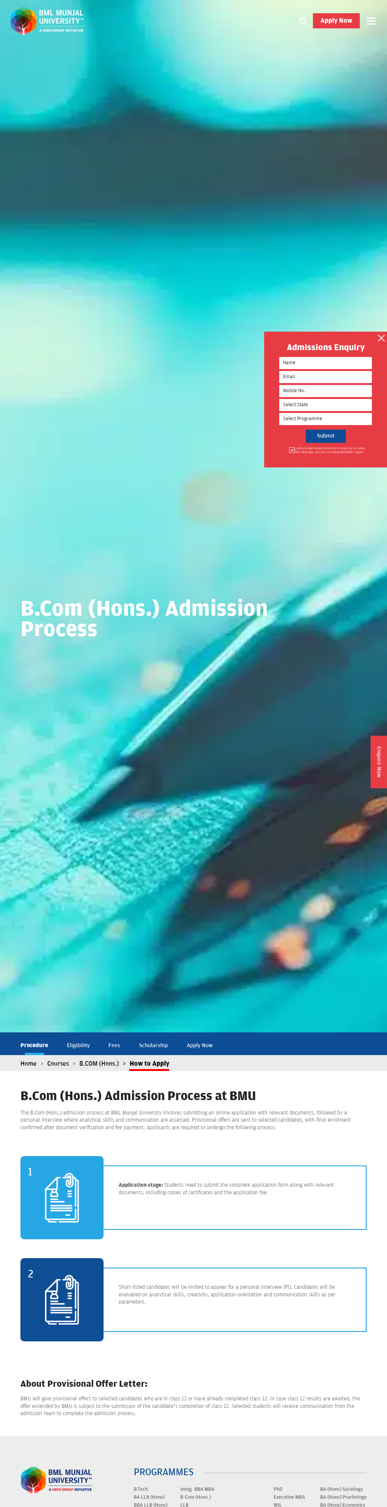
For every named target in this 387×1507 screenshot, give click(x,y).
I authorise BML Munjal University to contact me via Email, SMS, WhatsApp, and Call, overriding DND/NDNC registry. (330, 450)
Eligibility (78, 1045)
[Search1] (303, 20)
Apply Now (336, 21)
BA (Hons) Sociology (341, 1489)
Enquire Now (379, 762)
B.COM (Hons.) (99, 1064)
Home (28, 1064)
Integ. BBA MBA (197, 1489)
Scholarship (153, 1045)
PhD (278, 1489)
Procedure (34, 1045)
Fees (114, 1045)
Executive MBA (289, 1497)
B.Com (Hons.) (195, 1497)
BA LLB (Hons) (149, 1497)
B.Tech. (141, 1489)
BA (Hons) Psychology (343, 1497)
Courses (58, 1064)
